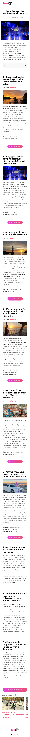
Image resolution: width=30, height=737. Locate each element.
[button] (27, 3)
